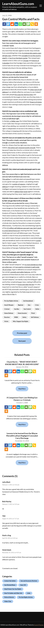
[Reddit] (12, 24)
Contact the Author (10, 581)
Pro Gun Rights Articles (11, 301)
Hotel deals (6, 550)
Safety (24, 317)
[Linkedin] (16, 24)
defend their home (21, 192)
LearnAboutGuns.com (18, 4)
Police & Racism (9, 597)
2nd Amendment (28, 301)
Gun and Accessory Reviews (29, 581)
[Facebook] (4, 24)
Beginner (20, 305)
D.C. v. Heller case (13, 121)
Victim (6, 321)
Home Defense (8, 313)
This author (6, 179)
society (38, 240)
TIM (3, 516)
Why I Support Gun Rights (20, 321)
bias (29, 305)
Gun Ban (16, 309)
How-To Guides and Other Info (13, 593)
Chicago (26, 60)
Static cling (6, 535)
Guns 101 (23, 585)
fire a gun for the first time (24, 94)
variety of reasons (18, 184)
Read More (22, 389)
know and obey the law (26, 284)
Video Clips (7, 601)
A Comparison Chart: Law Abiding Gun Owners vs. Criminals (22, 398)
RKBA (16, 317)
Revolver (7, 317)
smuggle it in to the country (31, 55)
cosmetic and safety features (20, 272)
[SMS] (28, 24)
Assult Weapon (8, 305)
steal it (4, 58)
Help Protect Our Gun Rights (12, 589)
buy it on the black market (18, 58)
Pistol (33, 313)
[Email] (24, 24)
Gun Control (27, 309)
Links (28, 593)
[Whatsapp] (20, 24)
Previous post (22, 333)
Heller (37, 309)
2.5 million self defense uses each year (20, 228)
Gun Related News (9, 585)
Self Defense (35, 317)
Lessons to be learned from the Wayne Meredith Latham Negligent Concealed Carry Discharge (22, 435)
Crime (37, 305)
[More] (36, 24)
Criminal (7, 309)
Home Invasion (22, 313)
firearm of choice (36, 102)
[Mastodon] (8, 24)
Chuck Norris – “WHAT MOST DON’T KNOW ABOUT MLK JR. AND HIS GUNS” (22, 363)
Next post (22, 341)
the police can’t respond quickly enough (21, 148)
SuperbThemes (38, 625)
